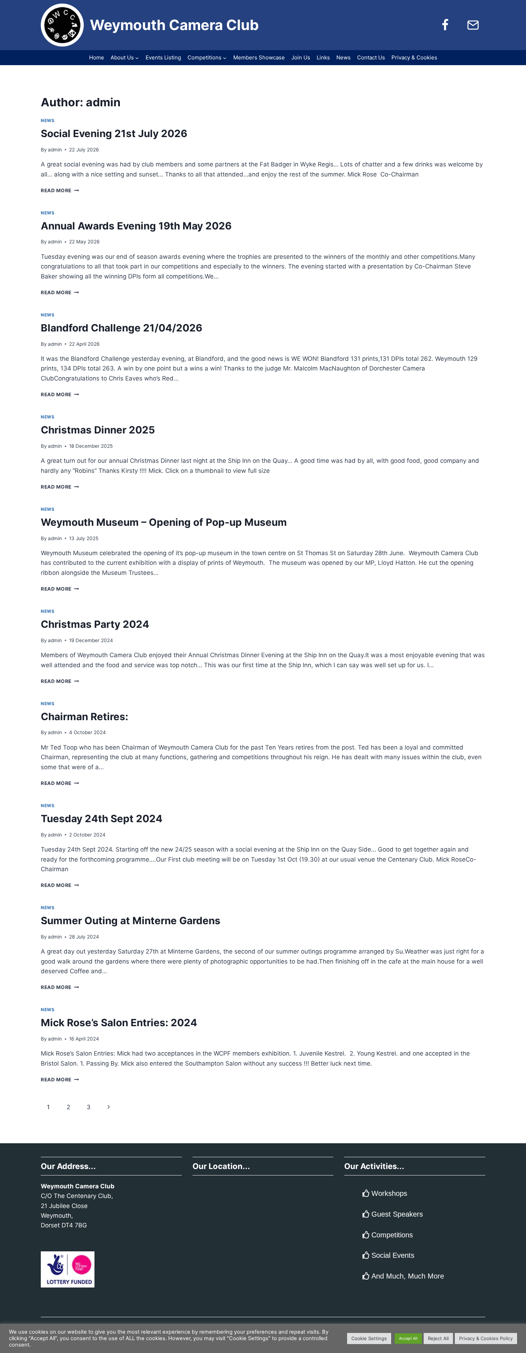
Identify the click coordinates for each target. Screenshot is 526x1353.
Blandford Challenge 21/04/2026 (121, 328)
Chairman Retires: (84, 717)
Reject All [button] (438, 1338)
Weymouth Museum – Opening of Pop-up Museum (164, 522)
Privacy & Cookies (414, 57)
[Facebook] (445, 25)
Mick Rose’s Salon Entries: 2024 (119, 1023)
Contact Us (371, 57)
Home (96, 57)
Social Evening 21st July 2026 (114, 133)
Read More (60, 190)
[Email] (473, 25)
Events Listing (163, 57)
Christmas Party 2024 (95, 624)
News (343, 57)
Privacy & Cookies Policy (486, 1338)
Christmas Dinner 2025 (98, 430)
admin (55, 149)
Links (323, 57)
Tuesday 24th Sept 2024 (101, 819)
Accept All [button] (408, 1338)
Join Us (300, 57)
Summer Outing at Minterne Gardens (130, 921)
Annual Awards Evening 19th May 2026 (136, 226)
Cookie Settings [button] (369, 1338)
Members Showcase (259, 57)
